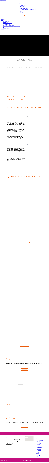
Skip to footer (4, 0)
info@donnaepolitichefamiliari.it (18, 441)
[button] (17, 2)
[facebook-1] (47, 460)
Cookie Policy (2, 460)
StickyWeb (26, 460)
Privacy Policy (5, 460)
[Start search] (24, 15)
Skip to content (1, 0)
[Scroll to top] (0, 462)
